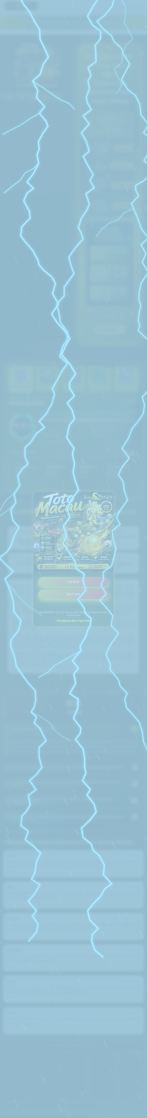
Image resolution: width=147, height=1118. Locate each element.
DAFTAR (73, 594)
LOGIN (73, 582)
